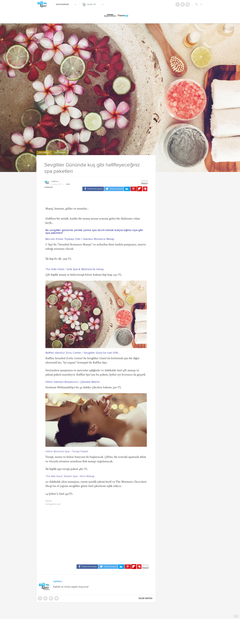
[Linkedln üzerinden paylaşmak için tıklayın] (127, 189)
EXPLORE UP (44, 153)
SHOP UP (91, 4)
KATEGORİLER (62, 4)
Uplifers (54, 181)
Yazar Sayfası (145, 598)
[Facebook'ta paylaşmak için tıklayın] (93, 189)
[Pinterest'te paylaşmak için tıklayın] (134, 189)
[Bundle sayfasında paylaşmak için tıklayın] (145, 189)
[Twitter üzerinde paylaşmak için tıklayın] (114, 189)
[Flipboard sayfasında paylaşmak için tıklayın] (139, 188)
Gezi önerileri (60, 153)
